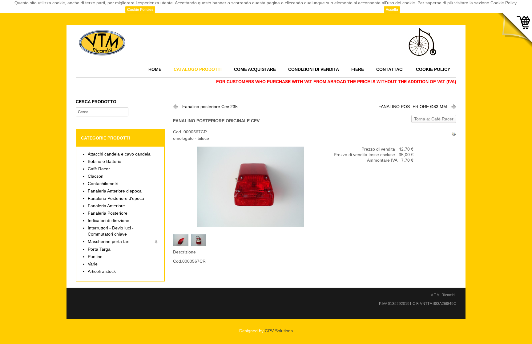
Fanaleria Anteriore (106, 206)
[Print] (453, 133)
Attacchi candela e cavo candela (119, 154)
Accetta (392, 9)
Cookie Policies (140, 9)
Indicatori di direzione (108, 220)
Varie (93, 264)
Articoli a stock (102, 271)
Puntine (95, 256)
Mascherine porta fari (108, 241)
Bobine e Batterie (104, 161)
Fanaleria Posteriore (107, 213)
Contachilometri (103, 183)
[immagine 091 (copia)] (182, 239)
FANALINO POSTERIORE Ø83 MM (412, 106)
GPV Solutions (279, 331)
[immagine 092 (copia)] (200, 239)
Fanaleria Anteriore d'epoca (115, 191)
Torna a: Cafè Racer (433, 119)
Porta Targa (99, 249)
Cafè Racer (99, 169)
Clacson (95, 176)
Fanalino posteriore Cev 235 (210, 106)
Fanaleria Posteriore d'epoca (116, 198)
